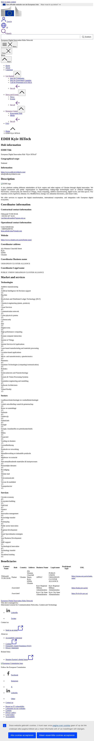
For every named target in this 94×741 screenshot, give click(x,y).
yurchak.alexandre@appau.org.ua (13, 218)
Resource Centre (12, 111)
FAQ (7, 123)
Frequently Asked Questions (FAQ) (18, 646)
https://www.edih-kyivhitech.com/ (13, 172)
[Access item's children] (17, 74)
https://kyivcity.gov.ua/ (80, 593)
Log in (9, 21)
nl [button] (7, 27)
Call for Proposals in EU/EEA (21, 82)
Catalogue (9, 70)
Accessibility (10, 717)
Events (12, 99)
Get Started (10, 76)
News (12, 97)
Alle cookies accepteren (22, 735)
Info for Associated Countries (20, 80)
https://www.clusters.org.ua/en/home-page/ (16, 240)
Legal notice (10, 715)
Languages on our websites (15, 708)
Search (8, 33)
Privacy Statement (12, 648)
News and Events (12, 95)
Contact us (9, 703)
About (8, 68)
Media (12, 115)
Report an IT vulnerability (15, 706)
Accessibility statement (14, 638)
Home (8, 66)
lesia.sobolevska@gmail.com (11, 231)
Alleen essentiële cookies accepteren (57, 735)
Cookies (8, 711)
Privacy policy (11, 713)
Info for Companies (17, 78)
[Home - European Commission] (11, 16)
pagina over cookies (61, 725)
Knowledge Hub (16, 113)
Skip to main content (8, 2)
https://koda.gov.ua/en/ (80, 588)
